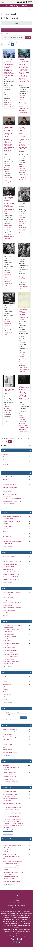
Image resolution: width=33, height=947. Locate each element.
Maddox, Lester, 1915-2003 (10, 577)
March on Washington (9, 610)
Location (4, 621)
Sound (4, 462)
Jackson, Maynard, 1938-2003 (11, 574)
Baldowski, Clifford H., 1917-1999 (12, 501)
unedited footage (7, 744)
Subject (4, 512)
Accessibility (16, 900)
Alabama (5, 681)
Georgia (5, 676)
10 (24, 438)
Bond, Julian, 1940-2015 (9, 503)
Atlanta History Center (9, 843)
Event (4, 588)
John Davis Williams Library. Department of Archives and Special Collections (11, 876)
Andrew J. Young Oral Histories (11, 830)
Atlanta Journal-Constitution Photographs (8, 227)
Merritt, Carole (7, 491)
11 (28, 438)
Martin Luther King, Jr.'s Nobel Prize (12, 592)
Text (4, 459)
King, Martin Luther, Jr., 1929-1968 (12, 561)
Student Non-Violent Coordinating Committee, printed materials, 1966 (23, 313)
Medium (4, 725)
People (4, 552)
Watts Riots (6, 615)
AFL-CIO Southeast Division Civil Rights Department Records (24, 358)
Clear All (28, 37)
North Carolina (7, 694)
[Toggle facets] (29, 446)
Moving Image (7, 456)
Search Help (4, 33)
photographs (6, 739)
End (18, 712)
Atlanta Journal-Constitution (10, 482)
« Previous (4, 42)
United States (6, 640)
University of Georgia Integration (12, 602)
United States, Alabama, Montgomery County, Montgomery (9, 636)
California (5, 697)
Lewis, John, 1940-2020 (9, 559)
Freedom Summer (7, 605)
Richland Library (7, 858)
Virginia (5, 699)
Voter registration (7, 536)
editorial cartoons (7, 749)
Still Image (5, 454)
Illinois (4, 691)
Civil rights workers (8, 526)
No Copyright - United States (11, 781)
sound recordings (7, 742)
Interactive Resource (8, 467)
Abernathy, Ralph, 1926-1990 (11, 579)
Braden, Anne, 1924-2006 (10, 571)
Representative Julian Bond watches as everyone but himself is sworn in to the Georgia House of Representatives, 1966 (9, 204)
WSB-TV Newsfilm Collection (11, 816)
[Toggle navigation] (29, 9)
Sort (3, 44)
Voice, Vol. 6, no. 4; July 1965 (9, 389)
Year (3, 708)
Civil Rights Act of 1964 (9, 600)
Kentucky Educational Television (11, 881)
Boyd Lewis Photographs (9, 791)
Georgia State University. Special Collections (9, 236)
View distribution (7, 720)
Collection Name (7, 787)
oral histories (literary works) (10, 734)
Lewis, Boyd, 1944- (8, 477)
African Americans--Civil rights (11, 528)
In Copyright (6, 765)
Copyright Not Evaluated (9, 776)
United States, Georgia (9, 647)
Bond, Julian (22, 203)
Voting (4, 534)
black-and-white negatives (10, 729)
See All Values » (8, 506)
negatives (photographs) (9, 731)
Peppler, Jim (6, 479)
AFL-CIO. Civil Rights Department (12, 498)
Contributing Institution (9, 839)
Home (16, 895)
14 (9, 441)
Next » (19, 42)
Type (3, 450)
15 (13, 441)
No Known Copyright (8, 779)
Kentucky (5, 686)
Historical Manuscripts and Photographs (8, 410)
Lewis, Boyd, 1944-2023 (9, 484)
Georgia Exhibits (16, 908)
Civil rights (5, 523)
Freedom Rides (7, 595)
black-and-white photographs (11, 737)
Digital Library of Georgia (16, 902)
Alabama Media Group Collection (12, 819)
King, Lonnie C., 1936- (8, 566)
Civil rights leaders (8, 539)
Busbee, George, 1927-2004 (10, 564)
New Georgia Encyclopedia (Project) (13, 872)
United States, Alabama (9, 659)
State (3, 672)
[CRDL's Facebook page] (13, 942)
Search (23, 23)
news (4, 747)
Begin (7, 712)
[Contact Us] (19, 942)
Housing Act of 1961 (8, 597)
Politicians (5, 531)
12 (8, 44)
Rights (4, 761)
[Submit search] (16, 30)
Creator (4, 473)
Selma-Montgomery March (10, 612)
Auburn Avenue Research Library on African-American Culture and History (12, 867)
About (16, 897)
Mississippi (6, 689)
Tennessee (5, 679)
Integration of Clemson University (12, 607)
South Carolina (7, 684)
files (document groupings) (10, 752)
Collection (5, 464)
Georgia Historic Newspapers (16, 905)
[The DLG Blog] (16, 942)
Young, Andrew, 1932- (9, 569)
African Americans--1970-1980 (11, 521)
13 (6, 441)
